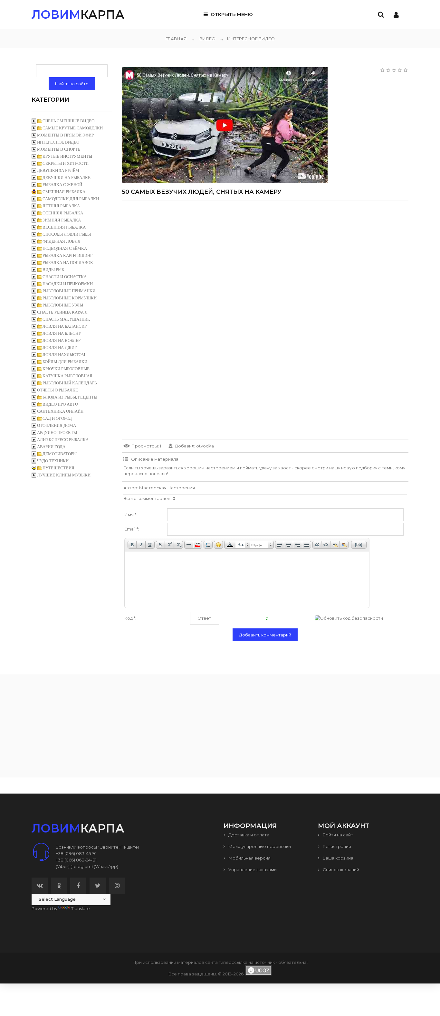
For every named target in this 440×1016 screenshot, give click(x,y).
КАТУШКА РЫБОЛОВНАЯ (67, 375)
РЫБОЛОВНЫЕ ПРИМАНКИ (69, 290)
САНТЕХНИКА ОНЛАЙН (60, 411)
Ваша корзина (337, 858)
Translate (80, 908)
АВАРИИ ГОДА (51, 446)
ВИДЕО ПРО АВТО (60, 404)
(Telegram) (82, 866)
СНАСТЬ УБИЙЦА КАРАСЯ (62, 312)
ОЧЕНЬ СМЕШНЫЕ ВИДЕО (68, 120)
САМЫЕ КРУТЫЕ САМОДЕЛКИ (73, 128)
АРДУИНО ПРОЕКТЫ (57, 432)
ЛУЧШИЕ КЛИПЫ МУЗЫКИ (64, 475)
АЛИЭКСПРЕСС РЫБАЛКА (63, 439)
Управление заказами (252, 869)
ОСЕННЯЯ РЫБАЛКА (63, 213)
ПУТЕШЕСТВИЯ (58, 468)
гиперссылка (233, 962)
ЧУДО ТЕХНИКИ (53, 460)
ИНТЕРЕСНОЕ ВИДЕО (247, 38)
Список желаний (340, 869)
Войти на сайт (337, 834)
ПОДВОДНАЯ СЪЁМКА (65, 248)
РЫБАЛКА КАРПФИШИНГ (68, 255)
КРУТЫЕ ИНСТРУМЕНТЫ (67, 156)
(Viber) (63, 866)
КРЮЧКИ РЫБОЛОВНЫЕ (66, 368)
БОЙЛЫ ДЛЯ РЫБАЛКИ (65, 361)
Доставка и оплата (248, 834)
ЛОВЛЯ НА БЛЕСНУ (62, 333)
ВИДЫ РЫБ (53, 269)
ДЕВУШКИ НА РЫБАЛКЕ (67, 177)
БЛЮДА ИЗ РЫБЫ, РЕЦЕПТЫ (70, 397)
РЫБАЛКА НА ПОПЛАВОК (68, 262)
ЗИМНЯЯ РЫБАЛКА (62, 220)
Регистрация (336, 846)
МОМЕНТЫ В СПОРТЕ (58, 149)
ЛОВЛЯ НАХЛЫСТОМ (64, 354)
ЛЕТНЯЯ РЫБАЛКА (61, 205)
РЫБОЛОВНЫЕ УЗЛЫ (63, 305)
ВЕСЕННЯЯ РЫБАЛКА (64, 227)
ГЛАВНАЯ (176, 38)
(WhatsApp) (106, 866)
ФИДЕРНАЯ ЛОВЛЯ (62, 241)
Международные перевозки (259, 846)
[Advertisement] (265, 251)
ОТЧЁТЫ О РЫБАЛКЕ (57, 390)
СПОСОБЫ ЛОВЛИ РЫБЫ (67, 234)
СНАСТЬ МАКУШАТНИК (66, 319)
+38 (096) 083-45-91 (76, 853)
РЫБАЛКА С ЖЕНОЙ (62, 184)
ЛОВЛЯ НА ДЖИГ (60, 347)
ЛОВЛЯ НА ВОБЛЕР (62, 340)
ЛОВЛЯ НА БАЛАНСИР (65, 326)
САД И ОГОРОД (57, 418)
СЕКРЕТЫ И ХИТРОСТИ (66, 163)
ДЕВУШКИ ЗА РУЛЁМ (58, 170)
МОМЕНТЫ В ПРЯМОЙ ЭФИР (65, 135)
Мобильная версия (249, 858)
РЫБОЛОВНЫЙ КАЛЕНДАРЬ (70, 383)
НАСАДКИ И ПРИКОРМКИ (68, 283)
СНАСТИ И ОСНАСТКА (65, 276)
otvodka (205, 445)
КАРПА (78, 14)
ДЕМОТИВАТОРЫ (60, 453)
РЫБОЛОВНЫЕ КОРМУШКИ (70, 298)
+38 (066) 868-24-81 (76, 859)
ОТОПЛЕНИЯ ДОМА (56, 425)
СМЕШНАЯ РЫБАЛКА (64, 191)
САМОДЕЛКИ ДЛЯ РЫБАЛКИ (71, 198)
